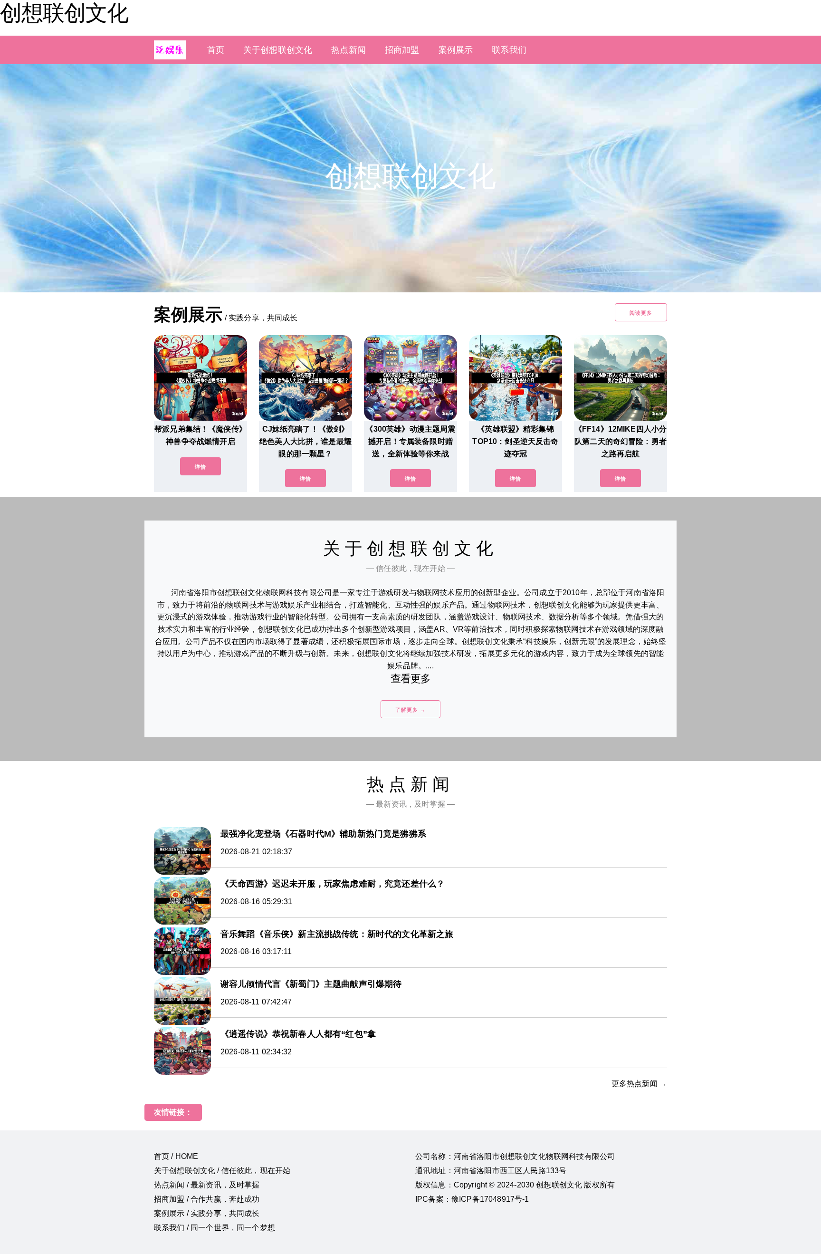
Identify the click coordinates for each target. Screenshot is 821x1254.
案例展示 (456, 50)
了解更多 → (410, 710)
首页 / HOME (176, 1156)
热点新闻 (348, 50)
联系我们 (509, 50)
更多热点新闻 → (639, 1084)
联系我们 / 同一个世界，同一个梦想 (214, 1228)
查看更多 (411, 679)
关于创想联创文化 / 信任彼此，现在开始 (222, 1171)
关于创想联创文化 (277, 50)
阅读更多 (641, 313)
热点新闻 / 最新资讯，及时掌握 (207, 1185)
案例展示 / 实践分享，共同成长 (207, 1213)
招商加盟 (402, 50)
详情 (200, 467)
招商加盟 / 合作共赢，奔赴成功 (207, 1199)
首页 (215, 50)
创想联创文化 (64, 12)
